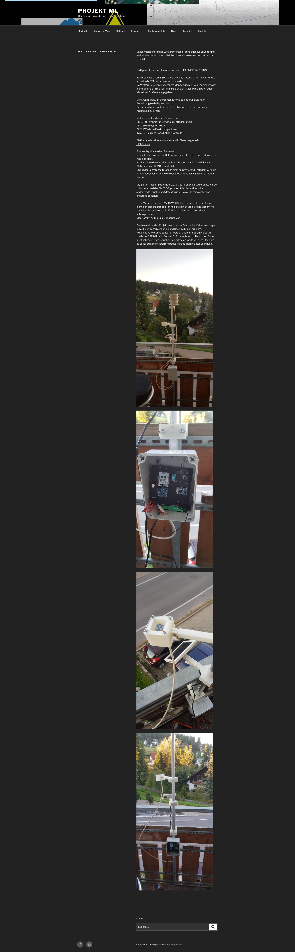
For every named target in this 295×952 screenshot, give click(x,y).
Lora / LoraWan (102, 31)
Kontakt (202, 31)
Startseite (83, 31)
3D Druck (120, 31)
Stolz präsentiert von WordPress (166, 944)
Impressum (142, 944)
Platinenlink (143, 144)
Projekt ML (98, 10)
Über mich (187, 31)
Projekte (135, 31)
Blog (173, 31)
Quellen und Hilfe (156, 31)
